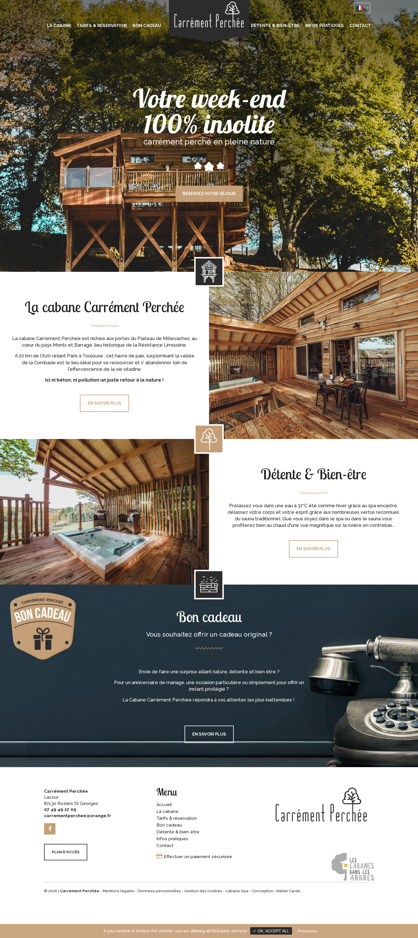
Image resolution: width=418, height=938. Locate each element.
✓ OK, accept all (271, 931)
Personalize (307, 931)
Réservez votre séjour (209, 527)
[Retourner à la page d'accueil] (209, 40)
